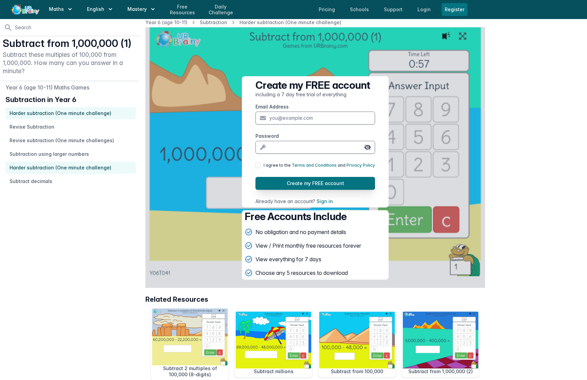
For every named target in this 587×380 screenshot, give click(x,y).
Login (424, 9)
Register (454, 9)
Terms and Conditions (314, 165)
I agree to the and (319, 165)
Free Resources (182, 10)
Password (267, 136)
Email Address (272, 107)
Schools (360, 9)
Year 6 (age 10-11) (166, 22)
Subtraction (213, 22)
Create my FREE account (315, 183)
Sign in (325, 201)
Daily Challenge (221, 10)
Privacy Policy (360, 165)
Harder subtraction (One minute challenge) (290, 22)
